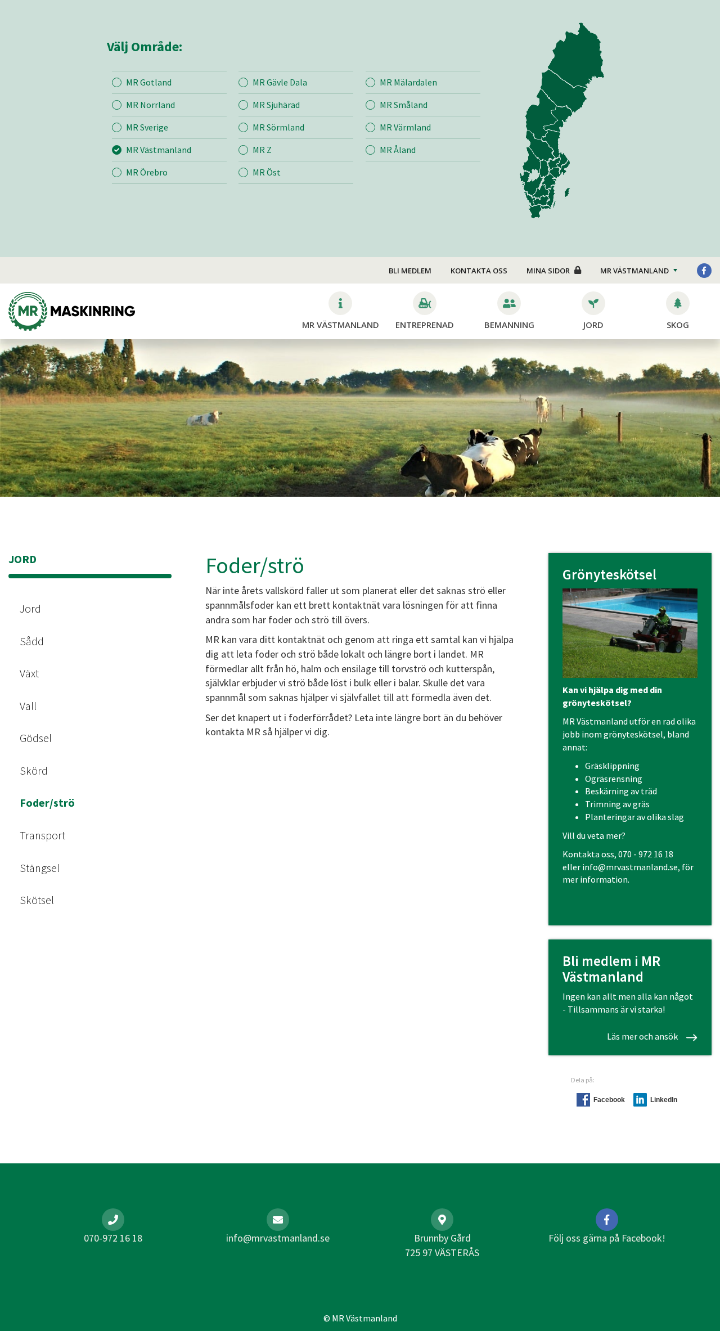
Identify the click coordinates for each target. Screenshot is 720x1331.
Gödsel (36, 738)
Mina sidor (548, 271)
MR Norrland (150, 104)
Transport (42, 835)
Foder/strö (47, 802)
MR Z (262, 149)
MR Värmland (405, 127)
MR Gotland (149, 82)
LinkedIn (663, 1100)
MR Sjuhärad (276, 104)
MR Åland (398, 149)
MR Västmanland (158, 149)
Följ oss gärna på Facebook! (606, 1237)
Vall (28, 706)
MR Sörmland (278, 127)
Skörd (34, 770)
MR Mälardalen (408, 82)
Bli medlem (410, 271)
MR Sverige (147, 127)
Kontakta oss (479, 271)
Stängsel (40, 868)
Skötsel (37, 900)
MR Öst (267, 172)
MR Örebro (147, 172)
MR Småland (404, 104)
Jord (30, 608)
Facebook (609, 1100)
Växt (29, 673)
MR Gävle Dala (280, 82)
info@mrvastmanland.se (630, 867)
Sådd (32, 641)
